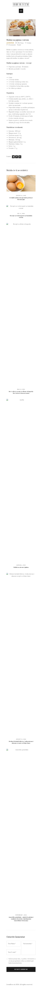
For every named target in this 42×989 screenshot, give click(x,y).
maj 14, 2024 (21, 389)
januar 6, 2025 (21, 565)
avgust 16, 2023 (21, 195)
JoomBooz (10, 984)
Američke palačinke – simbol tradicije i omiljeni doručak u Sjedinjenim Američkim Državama (21, 919)
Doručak (11, 43)
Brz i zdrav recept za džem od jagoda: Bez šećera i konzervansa (21, 392)
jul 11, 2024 (21, 213)
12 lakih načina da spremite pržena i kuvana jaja (21, 198)
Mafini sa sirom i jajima (21, 567)
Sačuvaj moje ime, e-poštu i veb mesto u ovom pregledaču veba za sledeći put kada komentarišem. (22, 961)
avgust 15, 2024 (21, 739)
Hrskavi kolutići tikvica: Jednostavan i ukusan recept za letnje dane (21, 742)
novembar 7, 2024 (21, 915)
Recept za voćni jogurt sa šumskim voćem (21, 216)
